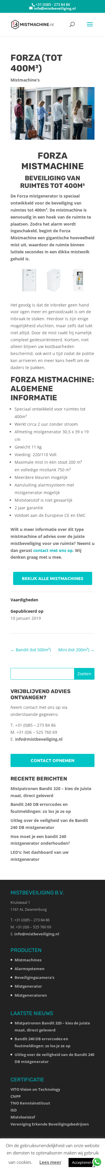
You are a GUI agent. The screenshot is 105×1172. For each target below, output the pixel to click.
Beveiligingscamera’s (34, 977)
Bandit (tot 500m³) (30, 649)
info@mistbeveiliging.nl (38, 739)
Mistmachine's (25, 80)
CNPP (15, 1096)
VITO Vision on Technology (35, 1089)
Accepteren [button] (82, 1162)
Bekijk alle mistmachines (52, 578)
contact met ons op (53, 550)
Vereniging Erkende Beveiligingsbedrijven (49, 1124)
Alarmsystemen (30, 968)
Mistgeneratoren (31, 995)
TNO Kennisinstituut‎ (30, 1103)
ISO (13, 1110)
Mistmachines (28, 959)
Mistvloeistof (22, 1117)
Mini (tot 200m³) (76, 649)
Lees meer (50, 1162)
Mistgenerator (28, 986)
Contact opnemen (52, 760)
